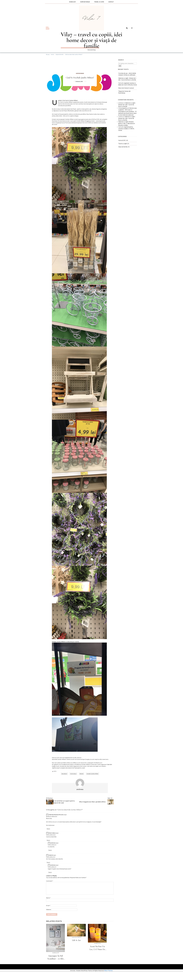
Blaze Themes (108, 970)
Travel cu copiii (99, 2)
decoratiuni (64, 773)
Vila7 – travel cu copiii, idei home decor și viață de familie (91, 40)
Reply (48, 828)
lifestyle (81, 773)
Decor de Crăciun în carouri (126, 88)
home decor (73, 773)
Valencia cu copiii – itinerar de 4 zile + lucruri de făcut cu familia (127, 104)
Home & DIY (72, 2)
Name (48, 898)
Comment (49, 881)
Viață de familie (85, 2)
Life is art (76, 940)
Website (48, 909)
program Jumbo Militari (92, 773)
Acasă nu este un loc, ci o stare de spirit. (97, 948)
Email (48, 905)
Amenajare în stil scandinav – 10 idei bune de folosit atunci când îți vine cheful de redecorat (127, 113)
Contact (111, 2)
